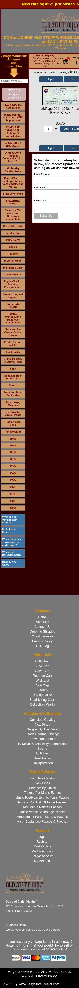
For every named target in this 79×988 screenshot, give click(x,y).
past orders (42, 846)
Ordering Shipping (44, 55)
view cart (42, 666)
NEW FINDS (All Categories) (12, 106)
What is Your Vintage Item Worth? (9, 519)
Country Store (13, 233)
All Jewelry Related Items (13, 170)
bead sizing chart (42, 700)
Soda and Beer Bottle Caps (13, 377)
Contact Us (49, 61)
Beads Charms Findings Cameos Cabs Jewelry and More (12, 182)
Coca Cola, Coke (13, 226)
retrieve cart (42, 675)
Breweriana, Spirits (13, 202)
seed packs (42, 758)
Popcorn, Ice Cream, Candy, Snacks (12, 332)
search (42, 690)
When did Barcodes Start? (11, 553)
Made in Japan (12, 260)
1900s (13, 445)
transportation (42, 763)
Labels (13, 246)
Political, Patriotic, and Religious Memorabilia (13, 318)
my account (42, 861)
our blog (42, 646)
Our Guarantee (41, 58)
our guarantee (42, 636)
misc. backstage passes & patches (42, 821)
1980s (13, 501)
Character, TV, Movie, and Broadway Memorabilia (13, 215)
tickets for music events (42, 793)
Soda (13, 368)
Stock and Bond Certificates (12, 394)
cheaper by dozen (42, 788)
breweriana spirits (42, 739)
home (42, 617)
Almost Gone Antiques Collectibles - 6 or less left (12, 157)
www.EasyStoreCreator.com (39, 984)
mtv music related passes (42, 807)
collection (42, 661)
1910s (13, 452)
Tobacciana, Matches (13, 404)
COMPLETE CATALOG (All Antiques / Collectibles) (13, 131)
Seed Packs (13, 352)
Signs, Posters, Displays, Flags (13, 360)
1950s (13, 480)
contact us (42, 627)
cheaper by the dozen (42, 729)
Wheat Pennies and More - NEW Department (12, 117)
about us (42, 622)
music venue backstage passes (42, 812)
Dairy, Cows (13, 240)
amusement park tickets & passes (42, 817)
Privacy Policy (41, 63)
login (42, 837)
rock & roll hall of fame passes (42, 802)
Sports (13, 385)
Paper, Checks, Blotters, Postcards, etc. (13, 284)
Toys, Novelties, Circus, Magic (12, 413)
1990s (13, 508)
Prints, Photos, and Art (13, 344)
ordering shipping (42, 631)
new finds (42, 724)
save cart (42, 671)
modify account (42, 851)
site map (42, 685)
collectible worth (42, 704)
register (42, 841)
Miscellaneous (12, 274)
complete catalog (42, 720)
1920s (13, 459)
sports (42, 748)
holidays (42, 753)
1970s (13, 494)
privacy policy (42, 641)
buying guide (42, 695)
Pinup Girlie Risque (13, 305)
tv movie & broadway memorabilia (42, 744)
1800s (13, 438)
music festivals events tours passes (42, 797)
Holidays (13, 253)
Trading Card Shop (13, 423)
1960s (13, 487)
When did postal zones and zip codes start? (12, 542)
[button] (51, 79)
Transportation (12, 431)
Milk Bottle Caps (13, 267)
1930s (13, 466)
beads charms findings (42, 734)
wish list (42, 680)
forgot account (42, 856)
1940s (13, 473)
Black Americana (13, 193)
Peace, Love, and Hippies (13, 296)
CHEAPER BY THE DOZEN (13, 144)
